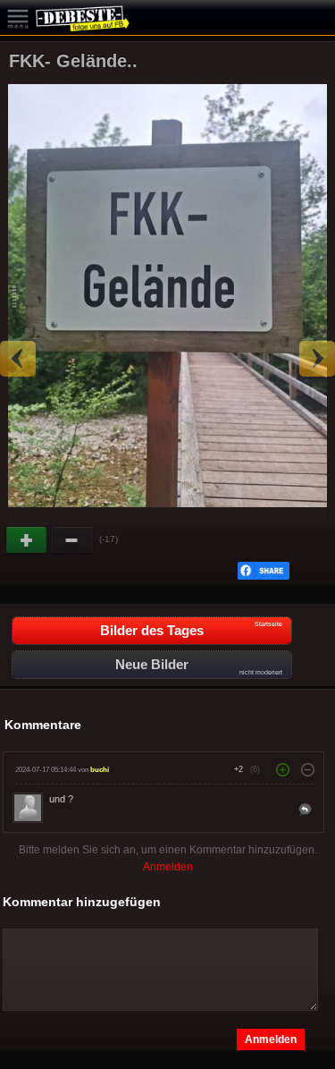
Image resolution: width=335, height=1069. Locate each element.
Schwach (72, 540)
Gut (27, 540)
